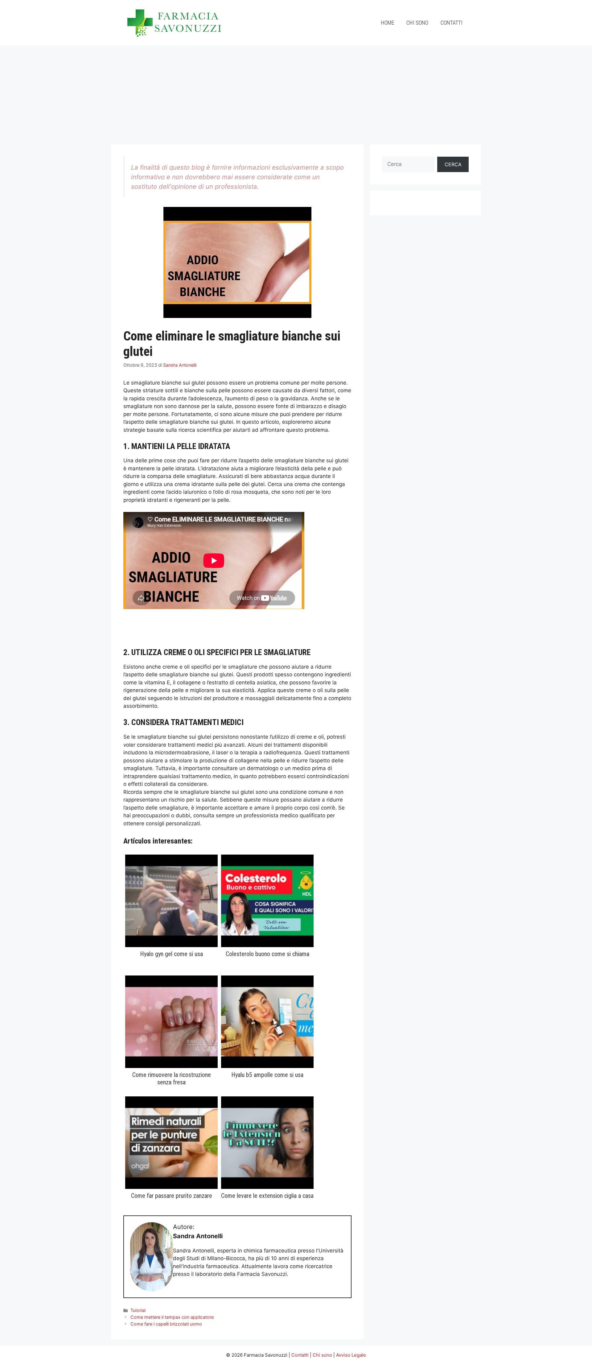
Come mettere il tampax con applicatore (172, 1317)
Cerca (453, 164)
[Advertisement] (296, 92)
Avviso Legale (351, 1355)
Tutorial (138, 1310)
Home (387, 22)
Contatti (451, 22)
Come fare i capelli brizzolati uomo (166, 1323)
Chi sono (417, 22)
